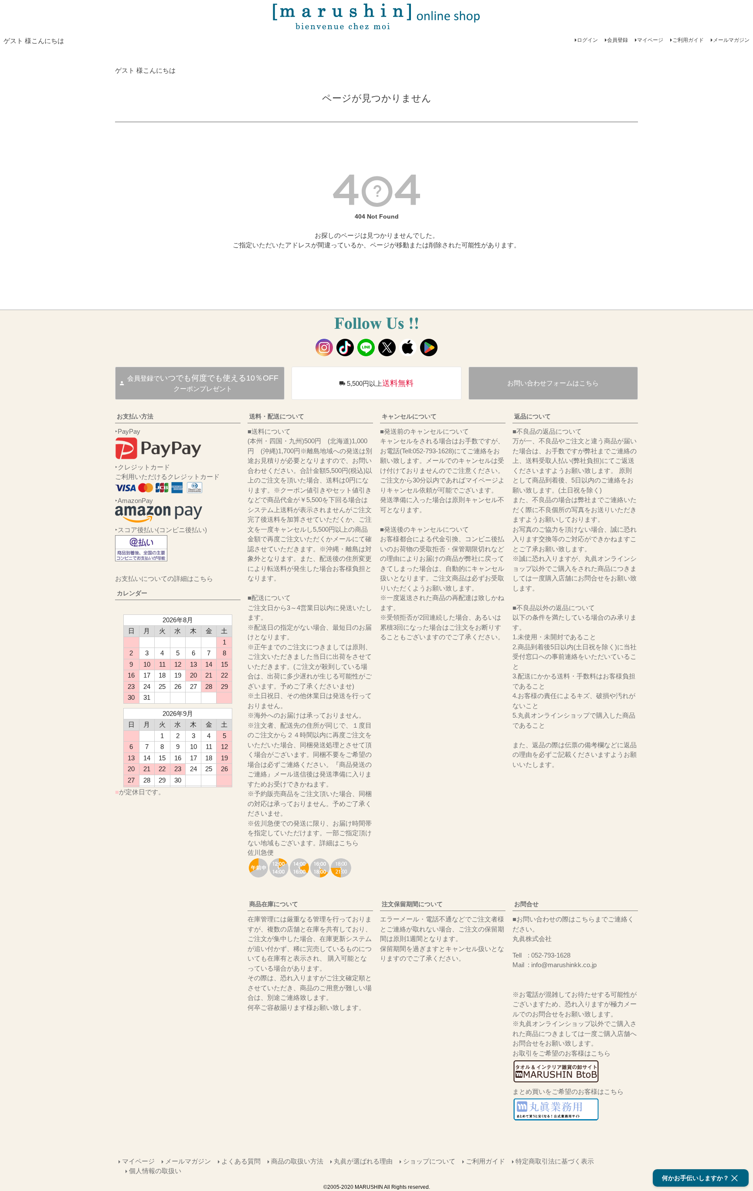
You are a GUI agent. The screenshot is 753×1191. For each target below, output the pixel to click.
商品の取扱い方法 (297, 1161)
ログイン (587, 40)
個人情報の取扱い (155, 1170)
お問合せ (526, 904)
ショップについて (429, 1161)
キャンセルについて (409, 416)
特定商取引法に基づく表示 (555, 1161)
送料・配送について (276, 416)
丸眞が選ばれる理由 (363, 1161)
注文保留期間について (412, 904)
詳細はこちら (339, 843)
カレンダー (132, 593)
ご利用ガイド (688, 40)
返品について (532, 416)
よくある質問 (241, 1161)
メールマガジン (731, 40)
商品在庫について (273, 904)
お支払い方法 (135, 416)
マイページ (650, 40)
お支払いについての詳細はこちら (164, 578)
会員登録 (617, 40)
